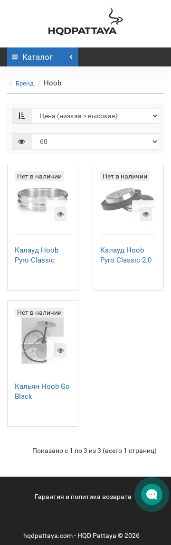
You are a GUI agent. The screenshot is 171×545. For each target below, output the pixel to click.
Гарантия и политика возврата (83, 496)
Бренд (25, 83)
